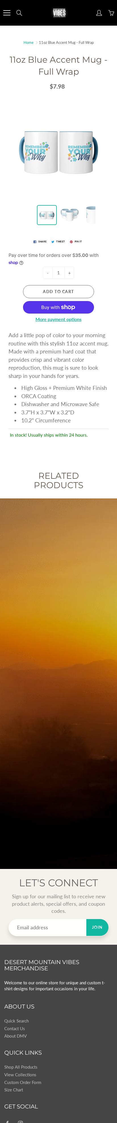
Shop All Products (20, 1067)
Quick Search (16, 1020)
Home (29, 42)
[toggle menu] (7, 13)
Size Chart (13, 1089)
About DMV (15, 1036)
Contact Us (14, 1028)
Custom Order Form (22, 1082)
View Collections (20, 1074)
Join (97, 927)
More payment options (58, 319)
